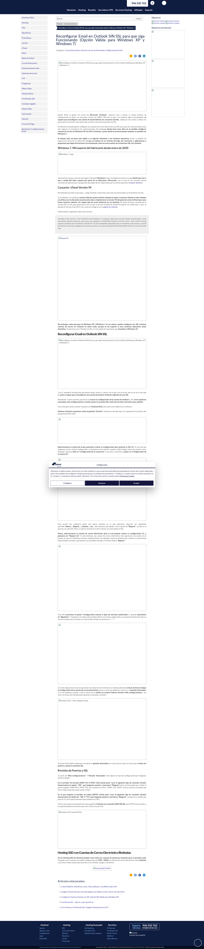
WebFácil (110, 936)
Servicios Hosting (123, 10)
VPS (23, 28)
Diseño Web (27, 109)
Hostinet (49, 8)
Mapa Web (43, 938)
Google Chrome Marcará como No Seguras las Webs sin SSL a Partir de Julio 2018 (92, 892)
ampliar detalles (136, 183)
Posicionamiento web (30, 68)
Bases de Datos (28, 58)
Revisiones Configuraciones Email (33, 130)
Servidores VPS (105, 10)
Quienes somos (44, 931)
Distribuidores (89, 928)
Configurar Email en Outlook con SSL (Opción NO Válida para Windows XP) (90, 897)
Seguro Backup (112, 938)
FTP (23, 78)
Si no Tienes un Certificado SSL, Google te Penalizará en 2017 (85, 907)
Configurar (67, 483)
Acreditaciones (44, 933)
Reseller (92, 10)
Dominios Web (28, 17)
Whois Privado (112, 933)
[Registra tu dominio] (168, 74)
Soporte (149, 10)
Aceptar (136, 483)
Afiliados (138, 10)
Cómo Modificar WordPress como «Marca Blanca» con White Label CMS (89, 887)
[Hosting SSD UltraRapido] (168, 45)
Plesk (24, 53)
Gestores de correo (29, 73)
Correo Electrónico (29, 63)
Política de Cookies (127, 476)
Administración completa (93, 933)
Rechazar (101, 483)
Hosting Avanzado (94, 925)
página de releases (110, 207)
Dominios (71, 10)
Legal (41, 936)
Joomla (25, 43)
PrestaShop (26, 38)
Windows (65, 933)
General (25, 119)
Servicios (112, 925)
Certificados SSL (28, 98)
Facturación (26, 114)
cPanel (24, 48)
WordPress (26, 33)
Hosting (82, 10)
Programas (26, 83)
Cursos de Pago (28, 124)
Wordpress (65, 936)
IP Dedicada (111, 928)
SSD (63, 928)
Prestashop (66, 941)
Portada (59, 24)
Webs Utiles (27, 88)
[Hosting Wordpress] (168, 103)
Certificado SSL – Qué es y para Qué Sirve (77, 902)
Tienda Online (27, 93)
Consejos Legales (29, 104)
